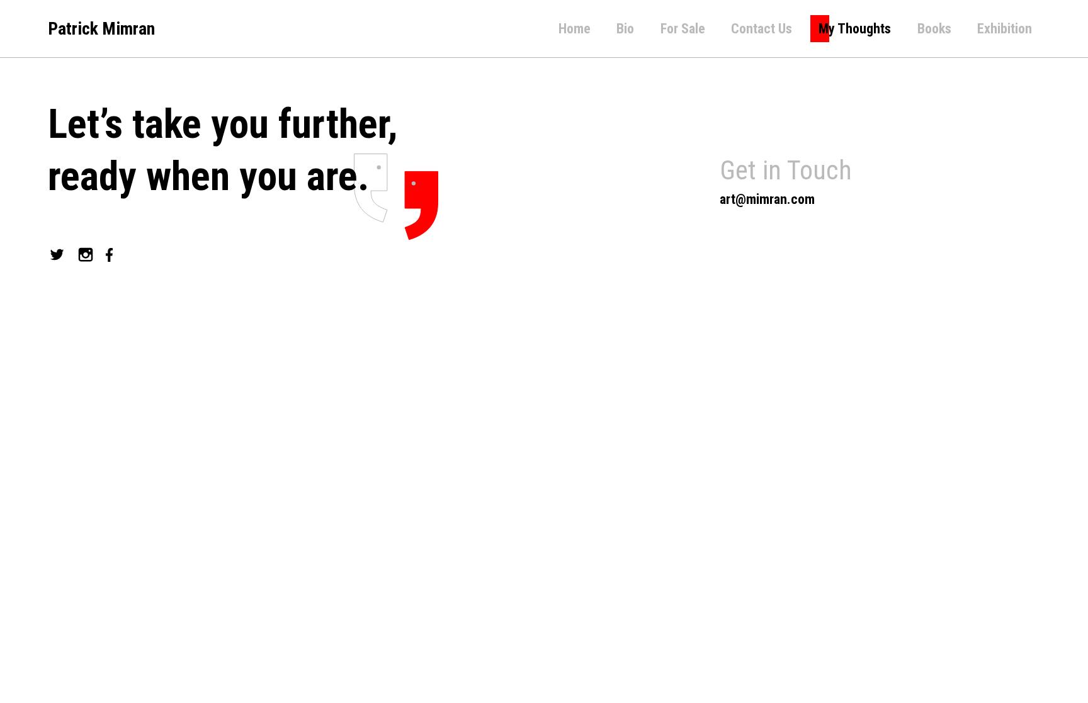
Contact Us (761, 29)
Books (934, 29)
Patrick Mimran (101, 28)
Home (574, 29)
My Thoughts (855, 29)
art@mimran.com (767, 199)
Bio (625, 29)
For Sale (682, 29)
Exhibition (1004, 29)
